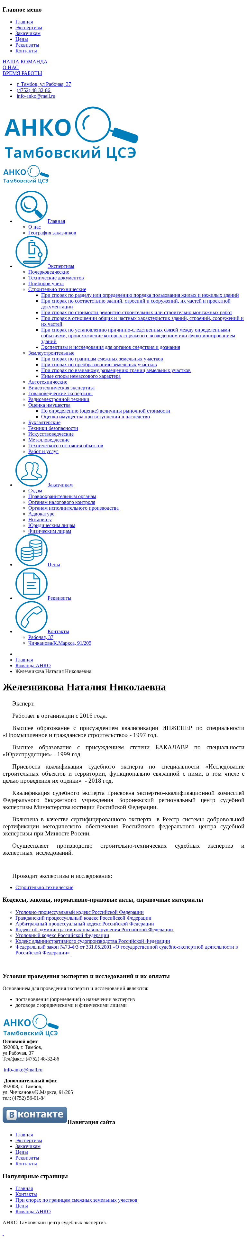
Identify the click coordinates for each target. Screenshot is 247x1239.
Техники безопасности (53, 428)
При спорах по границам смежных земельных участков (102, 358)
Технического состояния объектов (65, 445)
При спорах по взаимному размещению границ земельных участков (116, 370)
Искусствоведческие (51, 434)
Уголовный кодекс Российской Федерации (62, 935)
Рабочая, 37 (40, 637)
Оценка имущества (49, 405)
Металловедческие (48, 439)
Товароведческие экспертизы (60, 393)
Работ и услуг (43, 451)
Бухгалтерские (44, 422)
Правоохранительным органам (62, 496)
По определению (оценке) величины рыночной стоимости (105, 411)
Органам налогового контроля (61, 502)
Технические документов (56, 277)
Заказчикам (28, 33)
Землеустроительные (51, 353)
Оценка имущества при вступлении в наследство (95, 416)
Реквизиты (27, 45)
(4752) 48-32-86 (34, 90)
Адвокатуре (41, 513)
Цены (21, 39)
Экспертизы (28, 27)
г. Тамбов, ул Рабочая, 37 (44, 84)
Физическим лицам (49, 531)
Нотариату (40, 519)
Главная (24, 21)
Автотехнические (47, 382)
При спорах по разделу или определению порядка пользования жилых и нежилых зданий (140, 295)
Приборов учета (46, 283)
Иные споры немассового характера (81, 376)
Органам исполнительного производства (73, 508)
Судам (35, 490)
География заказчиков (52, 232)
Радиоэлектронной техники (58, 399)
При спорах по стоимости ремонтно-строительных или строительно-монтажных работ (136, 312)
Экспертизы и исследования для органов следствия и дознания (110, 347)
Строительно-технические (57, 289)
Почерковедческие (48, 272)
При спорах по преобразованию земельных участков (99, 364)
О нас (34, 227)
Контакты (26, 50)
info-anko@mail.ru (36, 96)
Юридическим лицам (51, 525)
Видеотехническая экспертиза (61, 387)
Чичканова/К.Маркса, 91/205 (59, 643)
